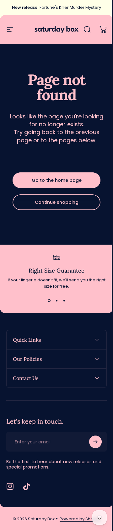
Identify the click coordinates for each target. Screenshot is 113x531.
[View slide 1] (49, 301)
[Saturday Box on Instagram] (10, 486)
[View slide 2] (56, 301)
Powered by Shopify (77, 519)
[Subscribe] (90, 442)
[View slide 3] (64, 301)
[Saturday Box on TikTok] (26, 486)
